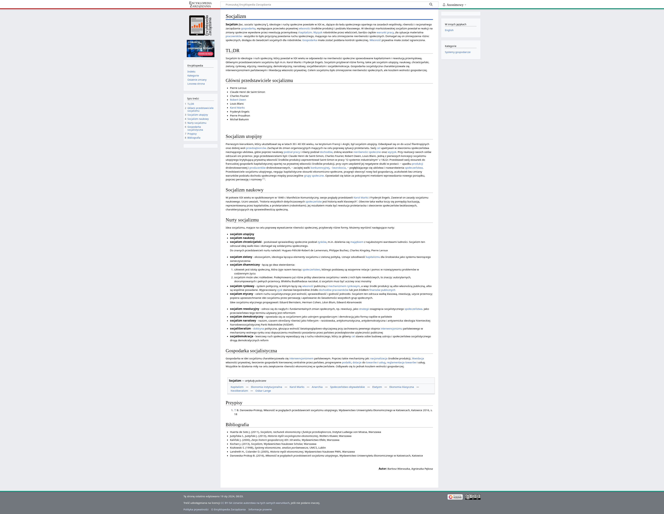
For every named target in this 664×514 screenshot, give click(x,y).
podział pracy (292, 152)
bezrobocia (339, 167)
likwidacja (418, 358)
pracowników (234, 36)
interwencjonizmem (301, 358)
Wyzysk (317, 32)
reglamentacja (396, 362)
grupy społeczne (314, 175)
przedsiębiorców (256, 148)
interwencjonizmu (391, 328)
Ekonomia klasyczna (401, 387)
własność (307, 286)
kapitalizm (305, 32)
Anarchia (317, 387)
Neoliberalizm (239, 390)
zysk (279, 290)
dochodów (326, 152)
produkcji (417, 163)
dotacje (357, 362)
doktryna (258, 328)
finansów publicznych (382, 290)
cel (378, 148)
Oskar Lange (263, 390)
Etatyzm (377, 387)
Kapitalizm (237, 387)
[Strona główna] (200, 25)
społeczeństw (314, 201)
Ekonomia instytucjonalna (266, 387)
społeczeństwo (311, 269)
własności (305, 28)
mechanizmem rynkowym (344, 286)
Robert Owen (238, 99)
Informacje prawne (260, 509)
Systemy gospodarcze (458, 52)
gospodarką (248, 28)
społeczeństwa (414, 167)
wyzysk (392, 152)
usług (382, 362)
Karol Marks (237, 107)
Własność (375, 40)
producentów (258, 167)
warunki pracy (385, 32)
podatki (346, 362)
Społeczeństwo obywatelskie (347, 387)
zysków (322, 242)
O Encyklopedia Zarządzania (228, 509)
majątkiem (356, 242)
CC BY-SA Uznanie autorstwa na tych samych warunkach (255, 503)
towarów (371, 362)
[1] (263, 178)
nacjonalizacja (379, 358)
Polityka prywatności (196, 509)
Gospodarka (309, 40)
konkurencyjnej (320, 167)
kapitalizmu (373, 257)
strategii (364, 309)
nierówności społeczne (367, 152)
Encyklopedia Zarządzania (200, 4)
